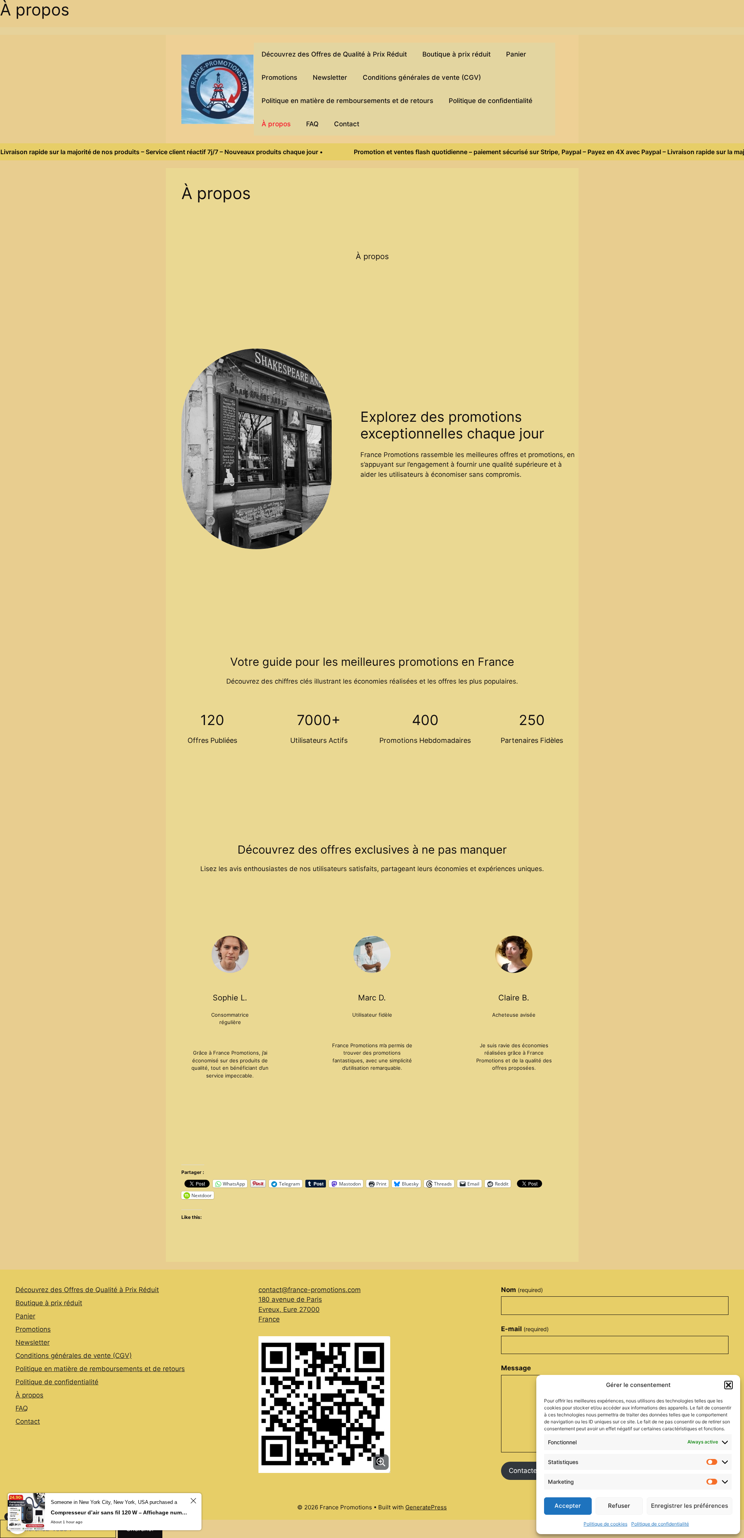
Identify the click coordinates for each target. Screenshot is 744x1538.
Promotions (279, 77)
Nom (522, 1290)
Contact (346, 124)
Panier (516, 54)
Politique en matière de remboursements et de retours (347, 101)
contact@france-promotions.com (309, 1290)
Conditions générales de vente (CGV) (422, 77)
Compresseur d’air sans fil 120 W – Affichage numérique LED (119, 1512)
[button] (728, 1385)
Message (516, 1368)
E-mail (525, 1329)
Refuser (619, 1505)
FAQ (312, 124)
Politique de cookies (605, 1524)
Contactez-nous (534, 1470)
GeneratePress (426, 1507)
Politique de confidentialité (660, 1524)
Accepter (568, 1505)
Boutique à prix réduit (456, 54)
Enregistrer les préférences (689, 1505)
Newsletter (330, 77)
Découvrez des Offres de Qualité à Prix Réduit (334, 54)
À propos (276, 124)
